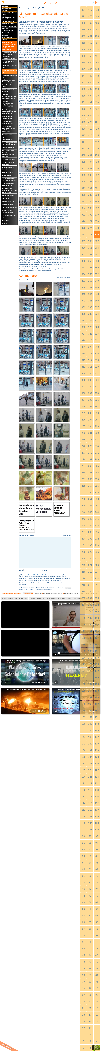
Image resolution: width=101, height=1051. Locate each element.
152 (90, 717)
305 (90, 380)
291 (84, 413)
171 (84, 677)
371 (90, 234)
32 (90, 981)
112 (97, 803)
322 (97, 340)
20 (90, 1008)
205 (97, 598)
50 (90, 942)
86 (90, 862)
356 (90, 267)
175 (97, 664)
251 (90, 499)
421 (97, 122)
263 (90, 472)
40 (96, 962)
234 (84, 538)
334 (97, 314)
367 (97, 241)
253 (97, 492)
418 (97, 128)
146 (90, 730)
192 (84, 631)
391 (97, 188)
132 (84, 763)
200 (90, 611)
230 (90, 545)
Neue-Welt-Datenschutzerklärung (38, 575)
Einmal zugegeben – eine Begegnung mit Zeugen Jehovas (9, 111)
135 (84, 757)
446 (90, 69)
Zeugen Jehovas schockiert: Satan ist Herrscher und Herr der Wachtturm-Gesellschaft (9, 46)
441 (84, 82)
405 (84, 161)
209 (90, 591)
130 (97, 763)
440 (90, 82)
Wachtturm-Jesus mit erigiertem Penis (14, 598)
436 (97, 89)
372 (84, 234)
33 (83, 981)
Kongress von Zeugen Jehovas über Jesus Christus (9, 190)
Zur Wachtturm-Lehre (9, 21)
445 (97, 69)
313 (97, 360)
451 (97, 56)
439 (97, 82)
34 (96, 975)
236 (90, 532)
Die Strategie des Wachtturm (8, 163)
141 (84, 743)
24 (83, 1001)
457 (97, 42)
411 (83, 148)
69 (83, 902)
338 (90, 307)
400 (97, 168)
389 (90, 195)
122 (90, 783)
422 (90, 122)
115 (97, 796)
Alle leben (5, 220)
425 (90, 115)
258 (84, 485)
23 (90, 1001)
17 (90, 1014)
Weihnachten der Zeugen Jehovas (8, 184)
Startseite (5, 6)
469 (97, 16)
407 (90, 155)
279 (84, 439)
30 (83, 988)
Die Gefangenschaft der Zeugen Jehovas (9, 179)
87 (83, 862)
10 (96, 1028)
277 (97, 439)
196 (97, 618)
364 (97, 247)
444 (84, 76)
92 (90, 849)
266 (90, 466)
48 (83, 948)
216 (84, 578)
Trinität (4, 223)
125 (90, 776)
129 (84, 770)
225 (84, 558)
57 (83, 928)
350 (90, 281)
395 (90, 181)
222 (84, 565)
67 (96, 902)
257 (90, 485)
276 (84, 446)
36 (83, 975)
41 (90, 962)
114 (83, 803)
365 (90, 247)
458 (90, 42)
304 (97, 380)
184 (97, 644)
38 (90, 968)
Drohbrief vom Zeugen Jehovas (7, 122)
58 (96, 922)
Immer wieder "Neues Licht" (9, 13)
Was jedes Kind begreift (7, 9)
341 (90, 300)
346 (97, 287)
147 (84, 730)
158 (90, 704)
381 (84, 214)
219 (84, 571)
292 (97, 406)
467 (90, 23)
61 (96, 915)
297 (84, 400)
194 (90, 624)
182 (90, 651)
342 (84, 300)
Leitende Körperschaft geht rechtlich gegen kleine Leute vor (8, 104)
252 (84, 499)
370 (97, 234)
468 (84, 23)
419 (90, 128)
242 (90, 519)
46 (96, 948)
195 (84, 624)
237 (84, 532)
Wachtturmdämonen (9, 26)
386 (90, 201)
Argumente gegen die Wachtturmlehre (9, 62)
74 (90, 889)
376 (97, 221)
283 (97, 426)
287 (90, 419)
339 (84, 307)
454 (97, 49)
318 (84, 353)
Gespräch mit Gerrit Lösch (8, 86)
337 (97, 307)
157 (97, 704)
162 (84, 697)
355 (97, 267)
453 (84, 56)
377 (90, 221)
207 (84, 598)
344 (90, 294)
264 (84, 472)
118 (97, 790)
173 (90, 671)
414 (84, 142)
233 (90, 538)
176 (90, 664)
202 (97, 605)
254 (90, 492)
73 (96, 889)
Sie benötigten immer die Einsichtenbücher (9, 143)
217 (97, 571)
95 (90, 843)
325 (97, 333)
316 (97, 353)
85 (96, 862)
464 (90, 29)
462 (84, 36)
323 (90, 340)
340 (97, 300)
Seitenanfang (67, 535)
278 (90, 439)
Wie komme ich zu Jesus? (8, 168)
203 (90, 605)
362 (90, 254)
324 (84, 340)
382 (97, 208)
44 (90, 955)
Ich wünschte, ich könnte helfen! (8, 139)
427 (97, 109)
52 (96, 935)
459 (84, 42)
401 (90, 168)
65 (90, 909)
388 (97, 195)
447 (84, 69)
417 (84, 135)
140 (90, 743)
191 (90, 631)
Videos (4, 39)
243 (84, 519)
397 (97, 175)
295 (97, 400)
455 (90, 49)
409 (97, 148)
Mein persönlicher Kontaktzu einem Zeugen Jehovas (8, 153)
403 (97, 161)
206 (90, 598)
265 (97, 466)
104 (90, 823)
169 (97, 677)
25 (96, 995)
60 (83, 922)
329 (90, 327)
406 (97, 155)
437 (90, 89)
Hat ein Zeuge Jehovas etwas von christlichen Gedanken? (8, 129)
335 (90, 314)
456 (84, 49)
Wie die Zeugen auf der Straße (8, 18)
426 (84, 115)
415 (97, 135)
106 (97, 816)
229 (97, 545)
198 (84, 618)
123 (84, 783)
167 (90, 684)
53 (90, 935)
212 (90, 585)
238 (97, 525)
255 (84, 492)
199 (97, 611)
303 (84, 386)
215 (90, 578)
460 (97, 36)
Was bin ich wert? (8, 204)
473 (90, 9)
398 (90, 175)
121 (97, 783)
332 (90, 320)
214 (97, 578)
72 (83, 895)
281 (90, 433)
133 (97, 757)
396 (84, 181)
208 (97, 591)
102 (84, 829)
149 (90, 724)
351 (84, 281)
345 (84, 294)
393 (84, 188)
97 (96, 836)
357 (84, 267)
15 (83, 1021)
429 (84, 109)
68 (90, 902)
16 (96, 1014)
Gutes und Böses (8, 195)
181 (97, 651)
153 (84, 717)
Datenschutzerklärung (71, 593)
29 (90, 988)
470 (90, 16)
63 (83, 915)
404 (90, 161)
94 (96, 843)
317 (90, 353)
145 (97, 730)
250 (97, 499)
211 (97, 585)
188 (90, 638)
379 (97, 214)
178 (97, 657)
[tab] (50, 2)
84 (83, 869)
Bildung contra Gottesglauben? (7, 211)
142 (97, 737)
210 (84, 591)
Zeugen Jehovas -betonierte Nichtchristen (8, 173)
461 (90, 36)
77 (90, 882)
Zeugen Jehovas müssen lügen (7, 117)
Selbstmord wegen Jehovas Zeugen (8, 81)
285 (84, 426)
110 (90, 809)
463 (97, 29)
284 (90, 426)
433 (97, 95)
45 (83, 955)
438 (84, 89)
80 (90, 876)
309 (84, 373)
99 (83, 836)
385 (97, 201)
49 (96, 942)
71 (90, 895)
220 (97, 565)
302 (90, 386)
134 (90, 757)
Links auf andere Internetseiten (53, 593)
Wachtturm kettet (7, 24)
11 (90, 1028)
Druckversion (28, 593)
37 (96, 968)
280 (97, 433)
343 (97, 294)
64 (96, 909)
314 (90, 360)
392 (90, 188)
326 (90, 333)
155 (90, 710)
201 (84, 611)
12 (83, 1028)
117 (83, 796)
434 (90, 95)
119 (90, 790)
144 (84, 737)
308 (90, 373)
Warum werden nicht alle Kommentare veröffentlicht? (35, 589)
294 (84, 406)
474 (84, 9)
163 (97, 690)
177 (84, 664)
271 (97, 452)
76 (96, 882)
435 (84, 95)
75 (83, 889)
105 (84, 823)
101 (90, 829)
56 (90, 928)
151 (97, 717)
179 (90, 657)
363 (84, 254)
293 (90, 406)
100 (97, 829)
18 (83, 1014)
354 (84, 274)
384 (84, 208)
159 (84, 704)
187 (97, 638)
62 (90, 915)
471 (84, 16)
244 (97, 512)
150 (84, 724)
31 (96, 981)
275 (90, 446)
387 (84, 201)
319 (97, 347)
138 (84, 750)
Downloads (38, 593)
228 (84, 552)
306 (84, 380)
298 (97, 393)
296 (90, 400)
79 (96, 876)
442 (97, 76)
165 (84, 690)
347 (90, 287)
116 (90, 796)
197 (90, 618)
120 (84, 790)
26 (90, 995)
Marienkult (5, 198)
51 (83, 942)
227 (90, 552)
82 (96, 869)
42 (83, 962)
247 (97, 505)
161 (90, 697)
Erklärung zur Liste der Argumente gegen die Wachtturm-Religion (9, 55)
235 (97, 532)
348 (84, 287)
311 (90, 366)
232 (97, 538)
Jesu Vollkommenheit (9, 207)
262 (97, 472)
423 (84, 122)
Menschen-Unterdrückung (7, 36)
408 (84, 155)
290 (90, 413)
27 (83, 995)
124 (97, 776)
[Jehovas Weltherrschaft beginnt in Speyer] (25, 40)
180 (84, 657)
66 (83, 909)
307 (97, 373)
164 (90, 690)
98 (90, 836)
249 (84, 505)
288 (84, 419)
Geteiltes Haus (7, 135)
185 (90, 644)
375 (84, 228)
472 (97, 9)
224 (90, 558)
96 (83, 843)
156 (84, 710)
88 (96, 856)
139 (97, 743)
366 (84, 247)
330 (84, 327)
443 (90, 76)
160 (97, 697)
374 (90, 228)
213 (84, 585)
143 (90, 737)
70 (96, 895)
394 (97, 181)
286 (97, 419)
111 (83, 809)
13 (96, 1021)
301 (97, 386)
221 (90, 565)
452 (90, 56)
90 (83, 856)
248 (90, 505)
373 (97, 228)
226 (97, 552)
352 (97, 274)
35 (90, 975)
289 (97, 413)
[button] (50, 2)
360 (84, 261)
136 (97, 750)
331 (97, 320)
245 (90, 512)
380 (90, 214)
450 (84, 62)
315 (84, 360)
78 (83, 882)
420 (84, 128)
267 (84, 466)
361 (97, 254)
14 (90, 1021)
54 (83, 935)
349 (97, 281)
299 (90, 393)
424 (97, 115)
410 (90, 148)
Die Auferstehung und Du (9, 216)
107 (90, 816)
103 (97, 823)
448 (97, 62)
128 (90, 770)
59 (90, 922)
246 (84, 512)
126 (84, 776)
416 (90, 135)
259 (97, 479)
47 (90, 948)
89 (90, 856)
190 (97, 631)
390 (84, 195)
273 (84, 452)
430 (97, 102)
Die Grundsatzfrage (8, 159)
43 (96, 955)
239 (90, 525)
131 (90, 763)
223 (97, 558)
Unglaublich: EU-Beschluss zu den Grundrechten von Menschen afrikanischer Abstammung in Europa (61, 598)
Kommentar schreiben (64, 277)
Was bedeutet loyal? (9, 201)
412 (97, 142)
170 (90, 677)
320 (90, 347)
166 (97, 684)
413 (90, 142)
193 (97, 624)
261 (84, 479)
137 (90, 750)
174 (84, 671)
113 (90, 803)
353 (90, 274)
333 (84, 320)
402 (84, 168)
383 (90, 208)
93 (83, 849)
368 (90, 241)
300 (84, 393)
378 (84, 221)
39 (83, 968)
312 (84, 366)
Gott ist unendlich (8, 147)
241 (97, 519)
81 (83, 876)
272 (90, 452)
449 (90, 62)
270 (84, 459)
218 (90, 571)
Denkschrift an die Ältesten (8, 90)
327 (84, 333)
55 (96, 928)
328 (97, 327)
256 (97, 485)
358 (97, 261)
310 (97, 366)
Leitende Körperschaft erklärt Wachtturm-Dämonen (9, 96)
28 (96, 988)
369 (84, 241)
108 (84, 816)
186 (84, 644)
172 (97, 671)
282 (84, 433)
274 (97, 446)
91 (96, 849)
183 (84, 651)
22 (96, 1001)
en (97, 2)
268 (97, 459)
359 (90, 261)
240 (84, 525)
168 (84, 684)
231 (84, 545)
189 (84, 638)
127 (97, 770)
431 (90, 102)
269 (90, 459)
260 (90, 479)
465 (84, 29)
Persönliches (6, 33)
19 (96, 1008)
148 (97, 724)
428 (90, 109)
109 (97, 809)
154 (97, 710)
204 (84, 605)
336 (84, 314)
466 (97, 23)
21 (83, 1008)
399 (84, 175)
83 (90, 869)
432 (84, 102)
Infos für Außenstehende (7, 29)
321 (84, 347)
